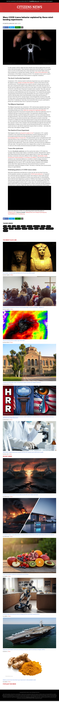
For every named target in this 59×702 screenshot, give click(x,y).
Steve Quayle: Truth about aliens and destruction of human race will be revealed (19, 273)
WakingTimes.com (30, 212)
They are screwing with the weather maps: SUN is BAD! (14, 340)
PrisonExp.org (21, 214)
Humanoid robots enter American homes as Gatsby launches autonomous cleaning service (21, 614)
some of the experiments (41, 72)
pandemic (49, 226)
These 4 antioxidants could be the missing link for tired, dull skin (15, 574)
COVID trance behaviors (37, 174)
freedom (14, 226)
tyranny (18, 226)
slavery (9, 226)
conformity (11, 228)
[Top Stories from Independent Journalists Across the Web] (29, 10)
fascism (5, 226)
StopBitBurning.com (34, 1)
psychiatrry (5, 230)
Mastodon (6, 27)
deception (43, 226)
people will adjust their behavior (26, 82)
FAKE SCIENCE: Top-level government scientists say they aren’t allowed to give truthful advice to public (23, 452)
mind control (29, 226)
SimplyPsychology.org (40, 212)
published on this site (30, 697)
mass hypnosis (18, 228)
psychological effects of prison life (17, 137)
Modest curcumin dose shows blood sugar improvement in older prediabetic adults (19, 679)
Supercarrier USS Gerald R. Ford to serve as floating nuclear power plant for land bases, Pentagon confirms (24, 649)
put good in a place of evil (26, 133)
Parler (12, 27)
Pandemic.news (12, 212)
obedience (5, 228)
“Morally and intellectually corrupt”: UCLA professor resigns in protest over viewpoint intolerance (22, 382)
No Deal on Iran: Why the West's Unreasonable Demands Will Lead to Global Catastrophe (20, 494)
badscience (30, 228)
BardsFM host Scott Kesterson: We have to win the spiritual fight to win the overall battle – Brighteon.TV (23, 307)
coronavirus (42, 228)
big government (36, 226)
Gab (18, 27)
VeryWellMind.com (12, 214)
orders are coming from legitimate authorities (34, 110)
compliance (24, 228)
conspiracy (23, 226)
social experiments (49, 228)
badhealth (36, 228)
